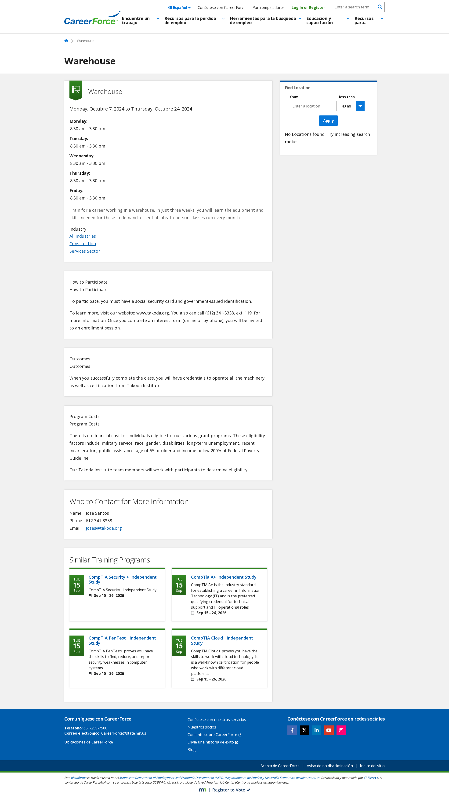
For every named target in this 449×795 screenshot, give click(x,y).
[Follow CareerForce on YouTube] (329, 730)
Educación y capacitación (319, 20)
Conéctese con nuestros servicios (217, 719)
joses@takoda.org (104, 528)
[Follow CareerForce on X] (304, 730)
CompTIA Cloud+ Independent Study (222, 640)
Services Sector (84, 251)
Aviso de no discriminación (330, 765)
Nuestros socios (202, 727)
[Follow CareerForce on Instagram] (341, 730)
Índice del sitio (372, 765)
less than (347, 97)
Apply (328, 120)
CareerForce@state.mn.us (123, 733)
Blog (192, 749)
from (294, 97)
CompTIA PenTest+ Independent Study (122, 640)
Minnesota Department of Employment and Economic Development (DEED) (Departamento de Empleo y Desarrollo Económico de (217, 778)
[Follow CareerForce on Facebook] (292, 730)
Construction (82, 243)
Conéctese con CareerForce (222, 7)
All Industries (82, 236)
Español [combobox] (180, 7)
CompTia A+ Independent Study (224, 577)
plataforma (78, 778)
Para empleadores (269, 7)
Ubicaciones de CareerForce (88, 742)
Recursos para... (364, 20)
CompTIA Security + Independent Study (123, 579)
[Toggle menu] (157, 18)
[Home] (92, 18)
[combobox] (313, 106)
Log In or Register (308, 7)
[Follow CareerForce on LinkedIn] (316, 730)
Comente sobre (212, 734)
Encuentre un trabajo (136, 20)
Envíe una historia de (211, 742)
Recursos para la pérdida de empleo (190, 20)
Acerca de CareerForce (280, 765)
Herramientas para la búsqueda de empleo (263, 20)
